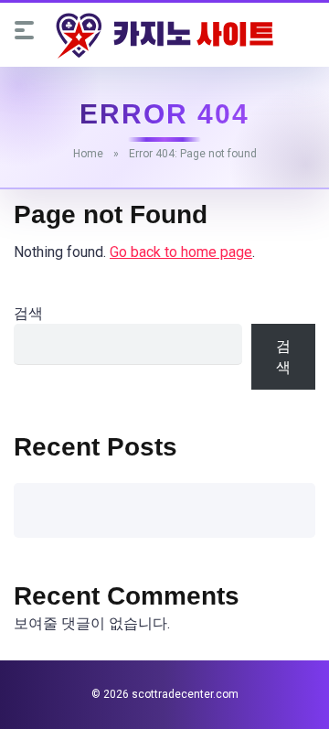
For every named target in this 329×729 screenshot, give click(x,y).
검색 (28, 313)
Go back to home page (181, 252)
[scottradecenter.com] (164, 35)
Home (88, 153)
